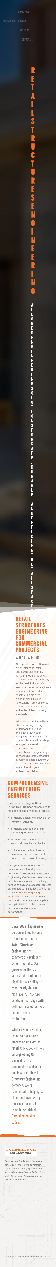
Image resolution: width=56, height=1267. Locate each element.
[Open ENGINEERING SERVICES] (28, 21)
